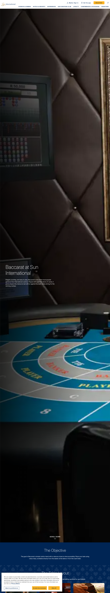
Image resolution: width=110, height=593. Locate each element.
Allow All (54, 588)
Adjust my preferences (11, 588)
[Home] (8, 4)
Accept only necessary (39, 588)
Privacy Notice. (15, 583)
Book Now (99, 2)
